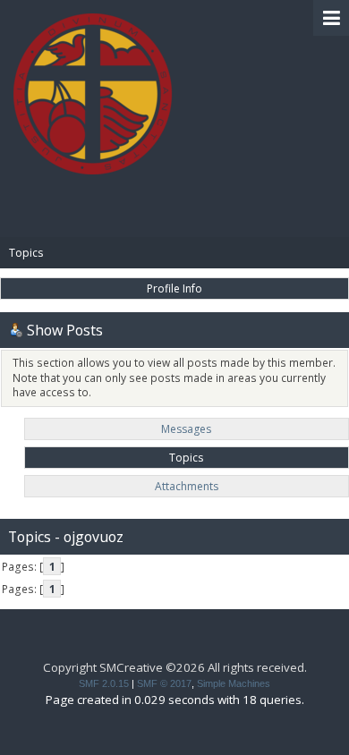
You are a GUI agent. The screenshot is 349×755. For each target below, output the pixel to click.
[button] (331, 18)
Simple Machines (233, 683)
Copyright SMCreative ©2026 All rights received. (175, 667)
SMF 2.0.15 (104, 683)
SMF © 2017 (164, 683)
